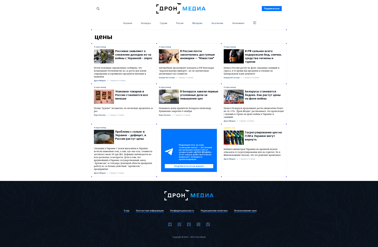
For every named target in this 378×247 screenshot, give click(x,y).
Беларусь (146, 23)
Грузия (163, 23)
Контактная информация (150, 210)
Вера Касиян (100, 115)
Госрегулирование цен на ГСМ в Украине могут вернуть (263, 136)
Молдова (197, 23)
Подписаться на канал (189, 166)
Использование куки (245, 210)
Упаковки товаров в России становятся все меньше (131, 95)
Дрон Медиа (100, 81)
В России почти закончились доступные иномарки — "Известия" (197, 54)
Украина (127, 23)
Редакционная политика (214, 210)
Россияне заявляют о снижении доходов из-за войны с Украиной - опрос (133, 54)
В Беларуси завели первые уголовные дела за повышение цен (199, 95)
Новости (229, 128)
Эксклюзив (217, 23)
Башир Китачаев (167, 78)
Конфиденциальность (182, 210)
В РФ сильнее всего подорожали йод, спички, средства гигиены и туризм (263, 56)
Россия (179, 23)
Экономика (238, 23)
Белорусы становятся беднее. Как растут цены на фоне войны (263, 95)
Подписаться (271, 8)
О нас (126, 210)
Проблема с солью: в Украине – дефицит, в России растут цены (130, 135)
